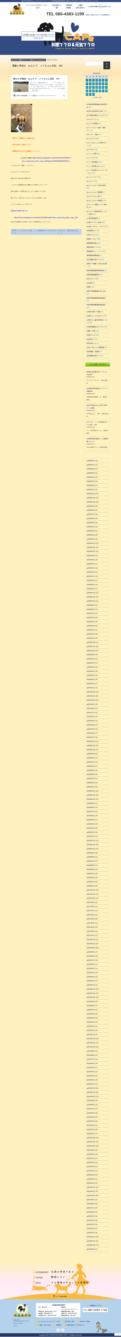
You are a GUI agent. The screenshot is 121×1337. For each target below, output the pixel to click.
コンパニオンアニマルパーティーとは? (49, 1321)
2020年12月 (91, 741)
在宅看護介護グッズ (94, 259)
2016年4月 (91, 972)
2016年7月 (91, 960)
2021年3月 (91, 729)
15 (87, 87)
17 (93, 87)
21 (106, 87)
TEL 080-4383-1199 (65, 13)
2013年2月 (91, 1129)
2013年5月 (91, 1117)
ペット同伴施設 (92, 162)
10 (93, 83)
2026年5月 (91, 473)
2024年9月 (91, 555)
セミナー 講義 (92, 134)
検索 (106, 65)
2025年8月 (91, 510)
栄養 (88, 287)
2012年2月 (91, 1179)
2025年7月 (91, 514)
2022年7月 (91, 663)
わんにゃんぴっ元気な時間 (96, 185)
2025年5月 (91, 522)
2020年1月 (91, 787)
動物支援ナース (92, 247)
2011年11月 (91, 1191)
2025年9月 (91, 506)
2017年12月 (91, 890)
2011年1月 (90, 1233)
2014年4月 (91, 1072)
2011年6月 (90, 1212)
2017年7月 (91, 911)
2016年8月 (91, 956)
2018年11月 (91, 844)
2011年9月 (90, 1200)
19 (100, 87)
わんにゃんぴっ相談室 (94, 200)
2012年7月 (91, 1158)
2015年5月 (91, 1018)
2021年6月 (91, 716)
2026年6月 (91, 469)
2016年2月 (91, 981)
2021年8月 (91, 708)
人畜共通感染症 (92, 218)
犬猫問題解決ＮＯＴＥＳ (95, 327)
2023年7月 (91, 613)
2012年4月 (91, 1171)
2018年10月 (91, 849)
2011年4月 (90, 1220)
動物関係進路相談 (93, 255)
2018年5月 (91, 869)
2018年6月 (91, 865)
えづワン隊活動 (92, 123)
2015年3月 (91, 1026)
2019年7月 (91, 811)
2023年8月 (91, 609)
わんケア (14, 60)
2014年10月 (91, 1047)
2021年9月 (91, 704)
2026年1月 (91, 489)
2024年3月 (91, 580)
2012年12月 (91, 1138)
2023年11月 (91, 597)
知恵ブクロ (91, 335)
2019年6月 (91, 815)
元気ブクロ (91, 235)
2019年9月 (91, 803)
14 (106, 83)
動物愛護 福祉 (92, 243)
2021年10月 (91, 700)
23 (90, 91)
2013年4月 (91, 1121)
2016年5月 (91, 968)
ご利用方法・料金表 (84, 1321)
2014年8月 (91, 1055)
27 (103, 91)
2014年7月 (91, 1059)
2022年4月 (91, 675)
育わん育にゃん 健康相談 (95, 347)
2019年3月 (91, 828)
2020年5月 (91, 770)
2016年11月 (91, 943)
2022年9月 (91, 654)
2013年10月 (91, 1096)
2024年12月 (91, 543)
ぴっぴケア (91, 149)
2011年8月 (90, 1204)
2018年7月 (91, 861)
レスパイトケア (92, 177)
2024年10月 (91, 551)
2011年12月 (91, 1187)
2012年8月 (91, 1154)
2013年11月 (91, 1092)
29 (87, 94)
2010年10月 (91, 1245)
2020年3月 (91, 778)
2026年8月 (91, 461)
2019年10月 (91, 799)
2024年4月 (91, 576)
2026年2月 (91, 485)
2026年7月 (91, 465)
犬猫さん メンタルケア (37, 60)
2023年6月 (91, 617)
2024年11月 (91, 547)
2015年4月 (91, 1022)
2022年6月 (91, 667)
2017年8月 (91, 906)
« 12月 (95, 97)
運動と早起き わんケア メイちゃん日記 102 (37, 65)
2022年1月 (91, 688)
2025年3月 (91, 531)
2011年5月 (90, 1216)
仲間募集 (58, 1325)
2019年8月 (91, 807)
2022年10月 (91, 650)
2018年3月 (91, 877)
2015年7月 (91, 1010)
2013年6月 (91, 1113)
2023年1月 (91, 638)
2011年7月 (90, 1208)
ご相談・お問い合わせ (45, 1325)
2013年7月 (91, 1109)
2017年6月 (91, 915)
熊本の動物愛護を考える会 (96, 291)
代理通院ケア (91, 230)
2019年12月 (91, 791)
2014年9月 (91, 1051)
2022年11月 (91, 646)
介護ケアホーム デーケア (96, 226)
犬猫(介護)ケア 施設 (94, 311)
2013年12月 (91, 1088)
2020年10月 (91, 750)
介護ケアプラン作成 (94, 222)
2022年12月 (91, 642)
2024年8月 (91, 560)
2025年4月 (91, 527)
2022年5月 (91, 671)
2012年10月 (91, 1146)
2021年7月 (91, 712)
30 (90, 94)
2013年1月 (91, 1133)
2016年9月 (91, 952)
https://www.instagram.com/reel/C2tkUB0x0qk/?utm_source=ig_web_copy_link (46, 217)
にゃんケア (91, 138)
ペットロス (91, 158)
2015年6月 (91, 1014)
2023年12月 (91, 593)
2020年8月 (91, 758)
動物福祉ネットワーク (94, 251)
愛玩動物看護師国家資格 (95, 270)
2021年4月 (91, 725)
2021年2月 (91, 733)
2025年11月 (91, 498)
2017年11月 (91, 894)
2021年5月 (91, 721)
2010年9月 (91, 1249)
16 (90, 87)
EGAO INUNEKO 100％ (95, 111)
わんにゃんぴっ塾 (93, 196)
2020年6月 (91, 766)
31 (93, 94)
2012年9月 (91, 1150)
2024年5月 (91, 572)
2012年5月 (91, 1166)
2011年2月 (90, 1228)
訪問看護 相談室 (93, 351)
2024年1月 (91, 589)
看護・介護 (91, 331)
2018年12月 (91, 840)
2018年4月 (91, 873)
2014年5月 (91, 1067)
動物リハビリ (23, 60)
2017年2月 (91, 931)
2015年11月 (91, 993)
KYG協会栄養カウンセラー (96, 115)
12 (100, 83)
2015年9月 (91, 1001)
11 (96, 83)
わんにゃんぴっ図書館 (94, 192)
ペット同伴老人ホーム (94, 166)
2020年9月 (91, 754)
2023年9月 (91, 605)
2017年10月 (91, 898)
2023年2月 (91, 634)
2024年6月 (91, 568)
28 (106, 91)
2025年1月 (91, 539)
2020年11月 (91, 745)
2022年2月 (91, 683)
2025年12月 (91, 493)
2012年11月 (91, 1142)
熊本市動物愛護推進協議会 (96, 298)
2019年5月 (91, 820)
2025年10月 (91, 502)
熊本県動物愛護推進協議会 (96, 305)
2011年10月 (91, 1195)
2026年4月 (91, 477)
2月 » (100, 97)
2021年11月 (91, 696)
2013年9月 (91, 1100)
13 (103, 83)
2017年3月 (91, 927)
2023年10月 (91, 601)
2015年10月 (91, 997)
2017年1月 (91, 935)
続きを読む (104, 447)
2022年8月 (91, 659)
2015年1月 (91, 1034)
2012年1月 (91, 1183)
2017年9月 (91, 902)
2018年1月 (91, 886)
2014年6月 (91, 1063)
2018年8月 (91, 857)
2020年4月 (91, 774)
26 (100, 91)
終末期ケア (91, 339)
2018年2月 (91, 882)
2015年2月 (91, 1030)
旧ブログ (90, 279)
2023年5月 (91, 622)
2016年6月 (91, 964)
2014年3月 (91, 1076)
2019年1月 (91, 836)
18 (96, 87)
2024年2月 (91, 584)
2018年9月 (91, 853)
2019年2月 (91, 832)
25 (96, 91)
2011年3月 (90, 1224)
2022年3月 (91, 679)
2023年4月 (91, 626)
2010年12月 (91, 1237)
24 (93, 91)
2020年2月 (91, 782)
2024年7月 (91, 564)
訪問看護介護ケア (93, 355)
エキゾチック (91, 119)
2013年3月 (91, 1125)
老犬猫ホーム (91, 343)
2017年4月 (91, 923)
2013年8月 (91, 1104)
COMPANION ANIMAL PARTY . (59, 1335)
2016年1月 (91, 985)
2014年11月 (91, 1043)
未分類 (89, 283)
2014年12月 (91, 1038)
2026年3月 (91, 481)
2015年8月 (91, 1005)
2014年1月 (91, 1084)
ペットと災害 (91, 153)
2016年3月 (91, 977)
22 (87, 91)
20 (103, 87)
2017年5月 (91, 919)
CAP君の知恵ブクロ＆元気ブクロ (75, 1325)
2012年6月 (91, 1162)
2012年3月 (91, 1175)
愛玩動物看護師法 (93, 274)
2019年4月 (91, 824)
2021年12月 (91, 692)
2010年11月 (91, 1241)
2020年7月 (91, 762)
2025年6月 (91, 518)
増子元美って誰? (69, 1321)
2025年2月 (91, 535)
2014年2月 (91, 1080)
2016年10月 (91, 948)
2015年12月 (91, 989)
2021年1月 (91, 737)
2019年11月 (91, 795)
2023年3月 (91, 630)
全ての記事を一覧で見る (97, 364)
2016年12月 (91, 939)
